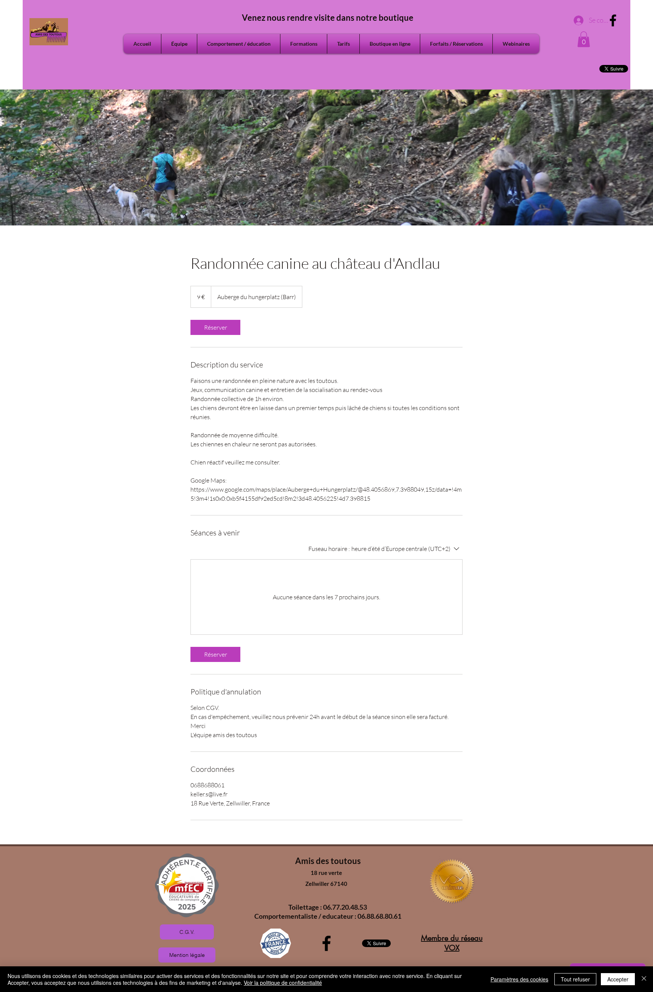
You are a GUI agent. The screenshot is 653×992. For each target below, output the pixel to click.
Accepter (617, 979)
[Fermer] (643, 979)
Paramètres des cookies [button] (519, 979)
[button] (583, 39)
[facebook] (613, 20)
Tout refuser (575, 979)
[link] (215, 327)
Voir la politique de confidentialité (283, 982)
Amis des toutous (328, 861)
